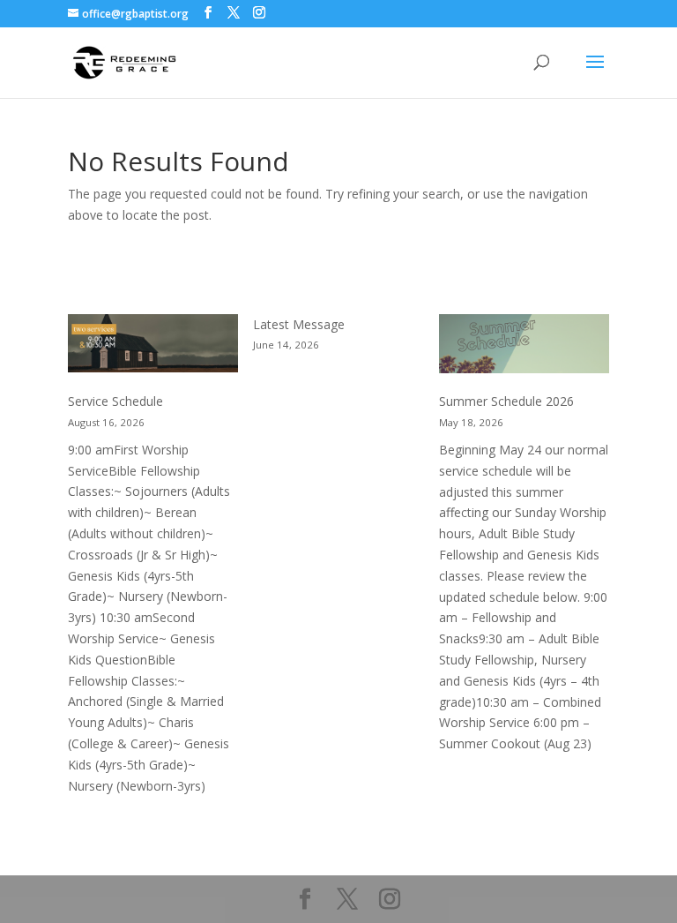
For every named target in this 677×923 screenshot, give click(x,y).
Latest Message (299, 324)
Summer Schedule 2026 (506, 401)
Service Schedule (115, 401)
